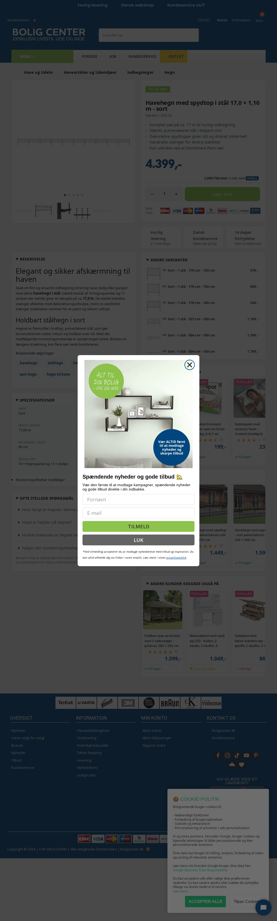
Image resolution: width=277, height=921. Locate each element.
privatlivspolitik (176, 557)
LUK (138, 540)
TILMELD (138, 526)
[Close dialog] (189, 365)
